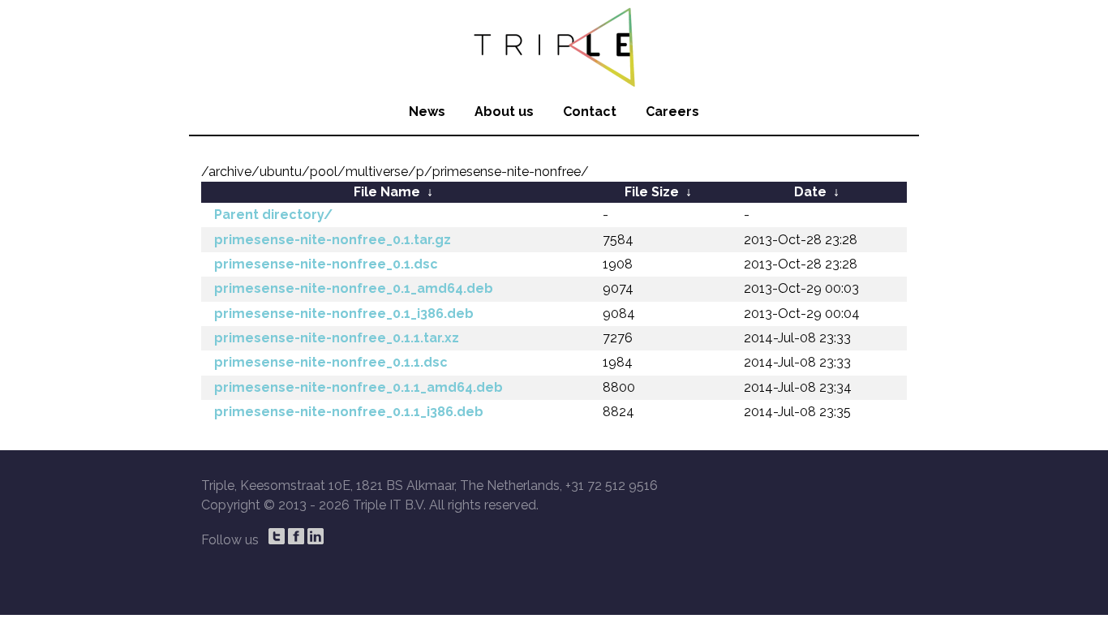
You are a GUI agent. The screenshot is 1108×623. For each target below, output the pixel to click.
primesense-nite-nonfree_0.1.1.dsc (331, 362)
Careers (672, 111)
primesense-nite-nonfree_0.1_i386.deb (344, 313)
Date (810, 192)
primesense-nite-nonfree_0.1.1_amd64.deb (358, 387)
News (427, 111)
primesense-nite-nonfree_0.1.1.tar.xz (336, 338)
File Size (652, 192)
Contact (589, 111)
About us (504, 111)
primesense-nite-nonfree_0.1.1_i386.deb (348, 411)
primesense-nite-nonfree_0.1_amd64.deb (353, 288)
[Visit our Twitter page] (276, 536)
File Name (387, 192)
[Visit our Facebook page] (296, 536)
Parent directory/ (273, 214)
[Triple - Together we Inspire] (554, 44)
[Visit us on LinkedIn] (315, 536)
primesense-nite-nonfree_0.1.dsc (326, 264)
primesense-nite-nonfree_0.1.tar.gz (332, 239)
